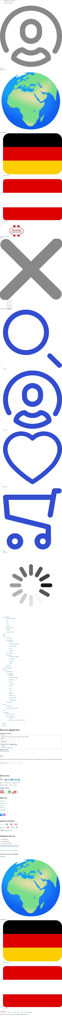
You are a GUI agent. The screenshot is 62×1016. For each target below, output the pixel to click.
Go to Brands (9, 671)
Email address (3, 763)
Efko (10, 686)
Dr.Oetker (11, 684)
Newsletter (3, 810)
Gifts (7, 620)
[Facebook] (1, 815)
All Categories (6, 617)
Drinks (7, 625)
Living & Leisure (10, 632)
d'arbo (10, 682)
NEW (4, 634)
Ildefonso (11, 650)
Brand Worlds (9, 673)
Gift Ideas (8, 655)
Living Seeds (12, 700)
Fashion (8, 629)
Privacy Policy (16, 1012)
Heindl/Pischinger (13, 677)
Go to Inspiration (10, 714)
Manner (11, 641)
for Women (12, 659)
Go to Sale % (9, 706)
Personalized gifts (7, 667)
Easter (10, 663)
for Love (11, 661)
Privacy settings (28, 1012)
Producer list (9, 702)
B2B (4, 710)
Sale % (4, 704)
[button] (32, 340)
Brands (5, 670)
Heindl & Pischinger (14, 644)
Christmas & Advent (14, 656)
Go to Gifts (8, 638)
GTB (22, 1012)
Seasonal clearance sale (12, 708)
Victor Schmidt (12, 646)
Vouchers (8, 665)
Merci (10, 648)
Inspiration (6, 712)
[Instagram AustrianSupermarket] (4, 815)
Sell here (2, 807)
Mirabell (11, 679)
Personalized (9, 640)
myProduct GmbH (11, 1014)
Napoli (10, 693)
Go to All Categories (11, 618)
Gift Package (9, 653)
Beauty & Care (9, 627)
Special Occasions (10, 716)
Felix (10, 688)
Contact (2, 805)
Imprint (9, 1012)
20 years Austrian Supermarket (17, 720)
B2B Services (3, 803)
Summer (11, 718)
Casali (10, 691)
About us (2, 801)
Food (7, 623)
